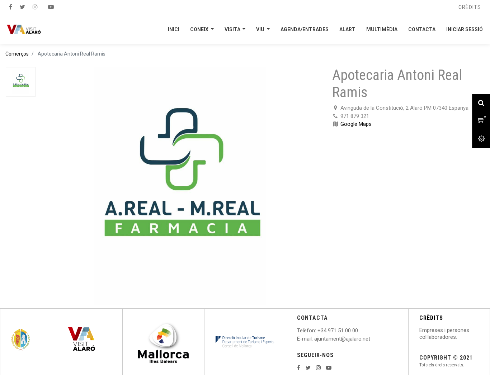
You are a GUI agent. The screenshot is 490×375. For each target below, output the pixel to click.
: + (318, 330)
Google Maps (356, 124)
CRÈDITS (431, 317)
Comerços (17, 54)
